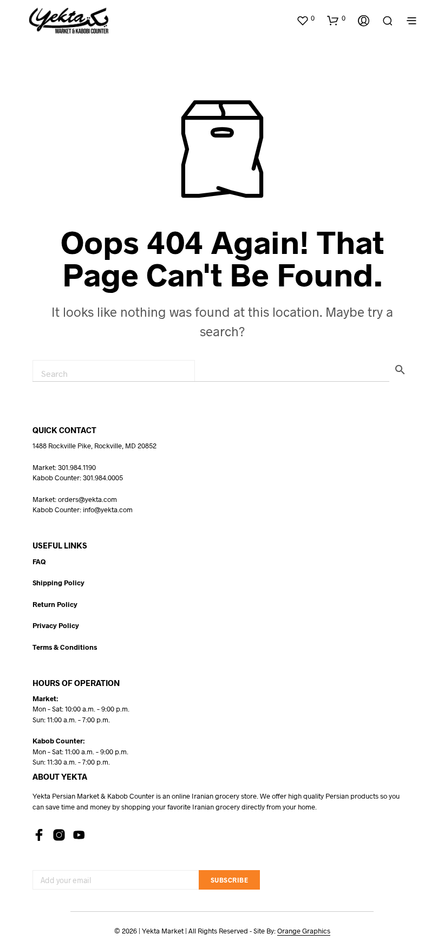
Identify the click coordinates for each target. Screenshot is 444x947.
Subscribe (230, 880)
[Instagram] (59, 834)
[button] (305, 18)
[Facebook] (38, 834)
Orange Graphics (303, 931)
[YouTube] (79, 834)
